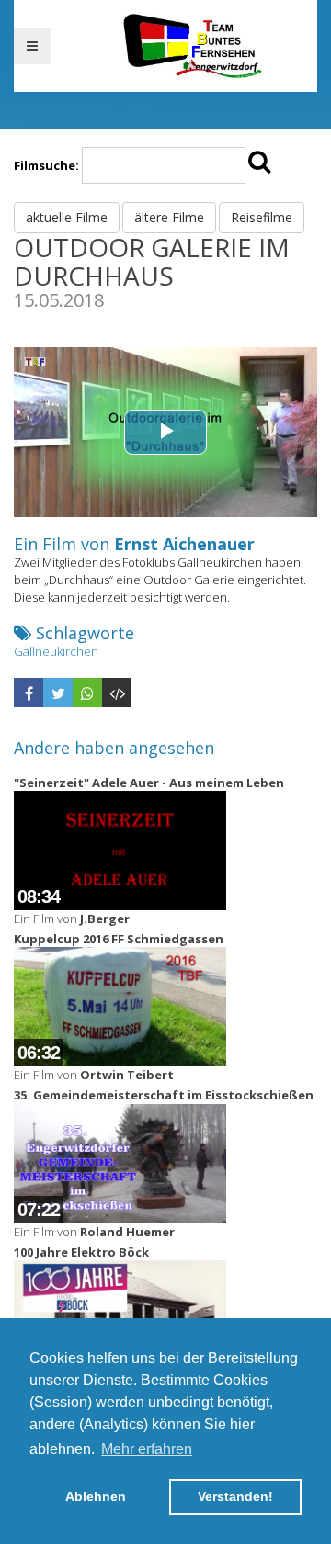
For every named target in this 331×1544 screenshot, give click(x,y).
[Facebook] (28, 692)
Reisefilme (261, 217)
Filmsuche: (46, 165)
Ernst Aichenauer (184, 544)
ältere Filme (169, 217)
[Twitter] (58, 692)
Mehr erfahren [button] (146, 1449)
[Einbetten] (116, 692)
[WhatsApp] (87, 692)
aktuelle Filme (67, 217)
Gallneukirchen (56, 651)
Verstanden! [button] (235, 1496)
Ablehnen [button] (95, 1496)
